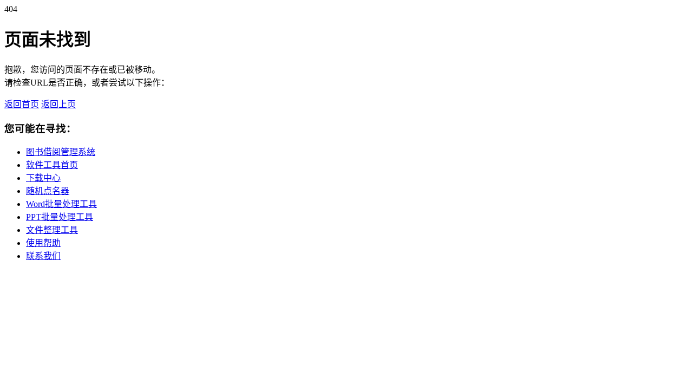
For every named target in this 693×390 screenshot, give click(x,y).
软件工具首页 (52, 165)
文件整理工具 (52, 230)
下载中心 (43, 178)
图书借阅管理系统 (60, 152)
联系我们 (43, 256)
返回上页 (58, 104)
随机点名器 (47, 191)
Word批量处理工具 (61, 204)
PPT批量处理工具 (59, 217)
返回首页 (21, 104)
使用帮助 (43, 243)
